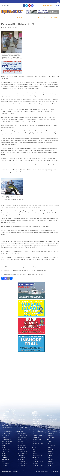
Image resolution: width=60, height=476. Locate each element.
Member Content (35, 457)
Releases (3, 447)
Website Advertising (52, 421)
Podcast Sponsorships (37, 455)
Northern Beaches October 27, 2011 (48, 18)
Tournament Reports (6, 449)
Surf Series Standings (37, 417)
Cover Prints (50, 459)
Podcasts (34, 447)
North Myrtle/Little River (7, 443)
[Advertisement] (31, 364)
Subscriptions (51, 451)
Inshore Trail (20, 431)
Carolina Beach (5, 437)
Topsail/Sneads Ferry (6, 433)
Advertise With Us (47, 5)
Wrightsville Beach (6, 435)
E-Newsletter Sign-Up (52, 445)
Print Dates (50, 447)
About (48, 439)
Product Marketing (52, 429)
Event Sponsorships (52, 423)
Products (49, 455)
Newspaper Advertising (52, 419)
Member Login (35, 459)
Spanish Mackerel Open (37, 419)
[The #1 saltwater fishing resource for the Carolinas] (12, 12)
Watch (34, 449)
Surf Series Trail (36, 415)
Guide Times (4, 455)
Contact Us (56, 5)
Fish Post (57, 21)
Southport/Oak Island (6, 439)
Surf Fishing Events (21, 445)
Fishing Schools (35, 421)
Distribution (50, 449)
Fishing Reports (4, 415)
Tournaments (4, 457)
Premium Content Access (38, 465)
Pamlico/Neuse (5, 425)
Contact (49, 441)
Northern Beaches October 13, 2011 (12, 18)
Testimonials (50, 417)
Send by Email (15, 27)
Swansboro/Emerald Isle (7, 431)
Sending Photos (51, 443)
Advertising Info (50, 415)
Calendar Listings (51, 437)
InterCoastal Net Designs (52, 471)
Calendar (49, 465)
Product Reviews (5, 451)
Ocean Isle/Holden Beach (7, 441)
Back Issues (50, 453)
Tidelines (3, 453)
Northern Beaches (5, 421)
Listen (34, 451)
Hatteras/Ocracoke (6, 423)
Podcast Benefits (36, 453)
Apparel (49, 457)
